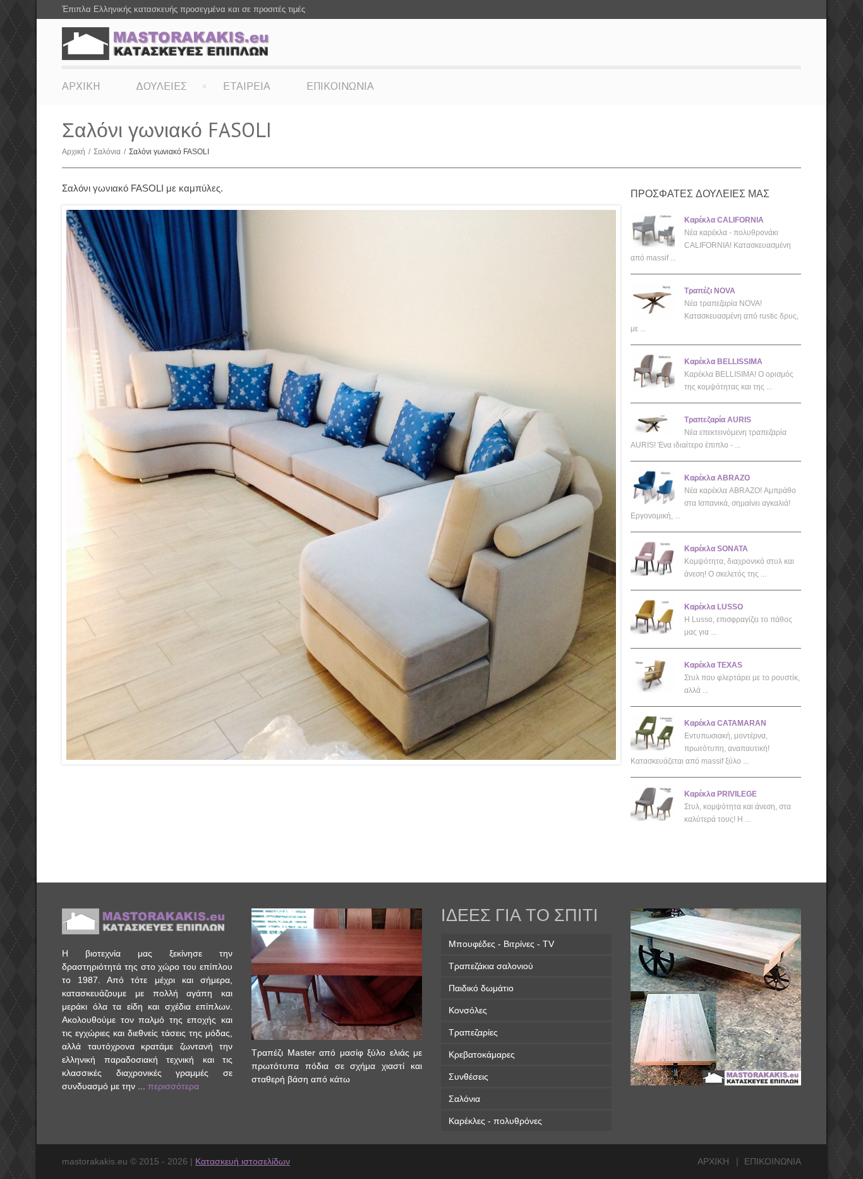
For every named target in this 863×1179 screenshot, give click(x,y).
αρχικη (713, 1161)
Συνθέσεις (468, 1077)
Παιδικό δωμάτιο (481, 988)
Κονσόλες (468, 1010)
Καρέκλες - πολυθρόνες (495, 1121)
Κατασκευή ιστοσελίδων (242, 1161)
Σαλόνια (110, 151)
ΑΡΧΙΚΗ (81, 86)
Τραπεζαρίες (473, 1032)
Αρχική (76, 151)
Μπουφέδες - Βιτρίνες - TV (501, 944)
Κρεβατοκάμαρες (482, 1054)
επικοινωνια (772, 1161)
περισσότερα (173, 1086)
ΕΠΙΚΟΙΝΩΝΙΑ (340, 86)
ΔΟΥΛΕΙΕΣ (161, 86)
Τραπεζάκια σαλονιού (491, 966)
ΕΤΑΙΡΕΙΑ (246, 86)
